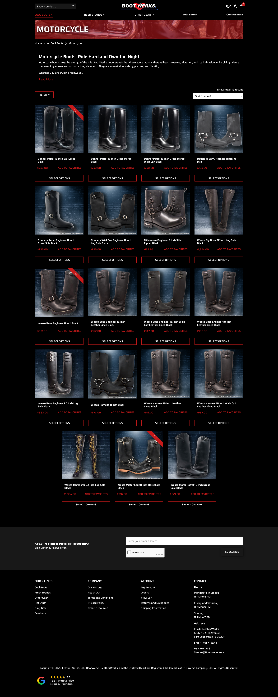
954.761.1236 (202, 649)
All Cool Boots (55, 43)
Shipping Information (153, 608)
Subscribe (232, 552)
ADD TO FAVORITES (69, 168)
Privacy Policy (96, 603)
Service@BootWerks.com (209, 652)
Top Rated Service (62, 680)
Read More (46, 79)
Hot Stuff (190, 15)
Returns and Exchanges (155, 603)
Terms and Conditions (100, 598)
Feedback (40, 613)
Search (73, 6)
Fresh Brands (92, 15)
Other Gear (143, 15)
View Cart (146, 598)
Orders (145, 593)
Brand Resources (98, 608)
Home (38, 43)
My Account (148, 587)
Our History (234, 15)
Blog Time (40, 608)
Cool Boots (42, 15)
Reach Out (94, 593)
